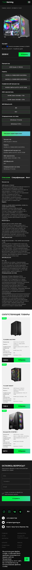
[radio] (16, 67)
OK (27, 559)
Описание (6, 178)
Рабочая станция (22, 538)
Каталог (9, 8)
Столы (19, 547)
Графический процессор (10, 84)
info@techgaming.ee (13, 522)
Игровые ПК (15, 8)
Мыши (3, 547)
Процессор (6, 63)
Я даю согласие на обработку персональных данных (14, 493)
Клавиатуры (5, 545)
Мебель (19, 542)
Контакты (5, 538)
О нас (4, 536)
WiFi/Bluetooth (7, 104)
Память (4, 71)
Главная (4, 533)
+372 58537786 (11, 518)
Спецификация (18, 178)
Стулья (19, 545)
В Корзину (24, 54)
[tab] (6, 178)
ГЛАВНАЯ (4, 8)
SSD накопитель (7, 92)
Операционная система (10, 116)
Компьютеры (21, 533)
